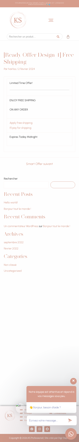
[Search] (58, 36)
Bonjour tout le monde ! (17, 209)
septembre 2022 (14, 242)
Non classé (10, 265)
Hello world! (11, 202)
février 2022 (11, 248)
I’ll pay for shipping (20, 128)
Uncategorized (12, 270)
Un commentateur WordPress (21, 226)
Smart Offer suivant (39, 163)
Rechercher (11, 178)
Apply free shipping (21, 122)
